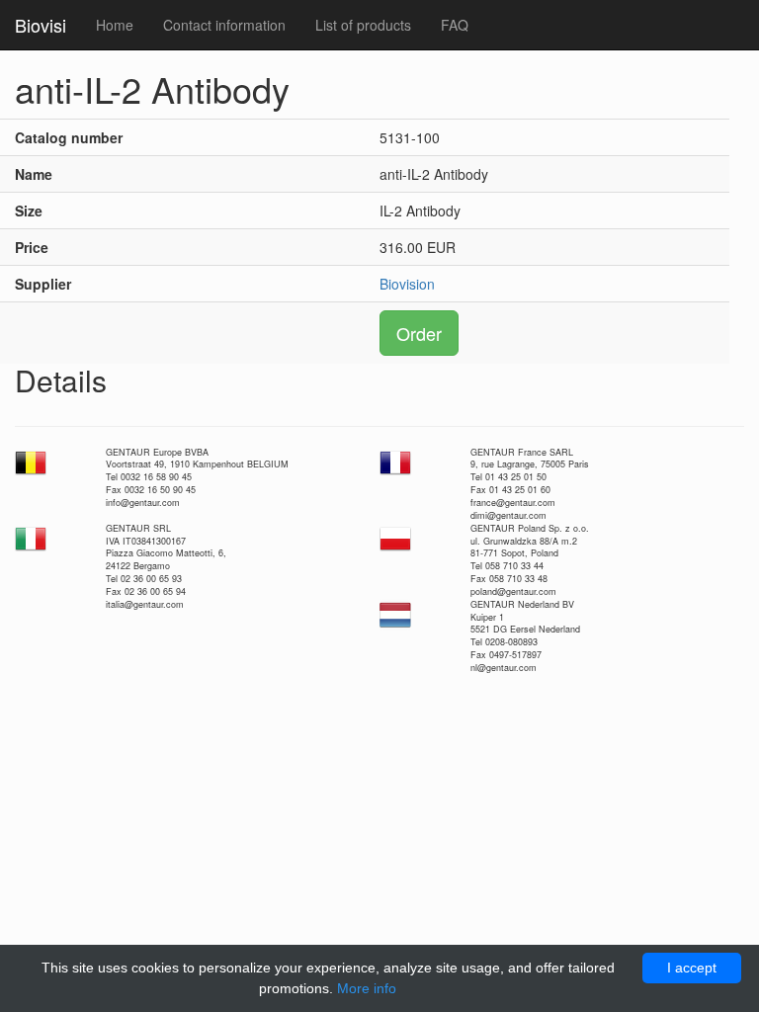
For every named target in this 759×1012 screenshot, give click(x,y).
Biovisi (40, 25)
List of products (363, 25)
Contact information (224, 25)
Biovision (407, 284)
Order (419, 333)
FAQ (454, 25)
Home (114, 25)
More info (366, 988)
